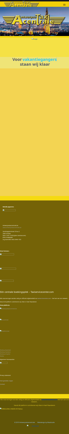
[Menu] (64, 4)
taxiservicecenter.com (44, 298)
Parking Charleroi (5, 352)
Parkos (2, 356)
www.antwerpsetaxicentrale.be (12, 227)
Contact (2, 384)
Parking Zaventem (5, 350)
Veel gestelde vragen (6, 381)
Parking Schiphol (5, 354)
